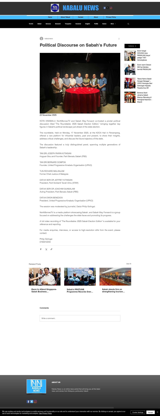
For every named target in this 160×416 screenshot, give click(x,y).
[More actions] (119, 38)
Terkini (31, 24)
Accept (150, 412)
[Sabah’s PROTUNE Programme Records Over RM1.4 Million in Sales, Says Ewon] (80, 277)
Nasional (78, 24)
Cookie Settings (137, 412)
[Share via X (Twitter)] (46, 249)
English (87, 24)
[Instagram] (111, 8)
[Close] (157, 412)
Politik (96, 24)
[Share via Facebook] (41, 249)
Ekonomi (58, 24)
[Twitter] (31, 401)
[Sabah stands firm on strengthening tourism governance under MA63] (115, 277)
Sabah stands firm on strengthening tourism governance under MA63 (113, 290)
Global (39, 24)
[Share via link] (51, 249)
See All (128, 264)
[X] (108, 8)
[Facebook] (104, 8)
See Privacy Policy (45, 413)
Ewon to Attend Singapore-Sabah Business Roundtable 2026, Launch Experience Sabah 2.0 (44, 290)
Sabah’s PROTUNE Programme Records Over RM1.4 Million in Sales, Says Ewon (80, 290)
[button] (128, 24)
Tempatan (68, 24)
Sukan (104, 24)
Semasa (48, 24)
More (112, 24)
